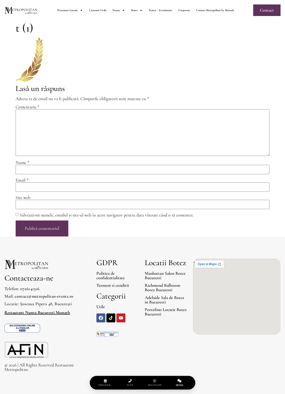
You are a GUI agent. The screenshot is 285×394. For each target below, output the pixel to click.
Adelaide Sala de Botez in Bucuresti (164, 300)
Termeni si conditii (112, 285)
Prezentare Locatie (67, 10)
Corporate (184, 10)
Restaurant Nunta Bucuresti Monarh (37, 312)
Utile (100, 306)
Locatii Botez (165, 262)
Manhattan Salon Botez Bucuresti (165, 276)
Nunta (116, 10)
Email (22, 180)
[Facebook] (100, 317)
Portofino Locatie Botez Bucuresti (166, 312)
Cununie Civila (97, 10)
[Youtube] (120, 317)
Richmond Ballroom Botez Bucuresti (162, 288)
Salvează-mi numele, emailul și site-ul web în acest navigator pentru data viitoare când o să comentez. (106, 215)
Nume (22, 162)
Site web (23, 197)
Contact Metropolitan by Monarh (215, 10)
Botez (134, 10)
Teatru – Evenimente (160, 10)
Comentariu (27, 107)
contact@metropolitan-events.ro (44, 296)
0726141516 (30, 288)
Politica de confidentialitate (110, 276)
